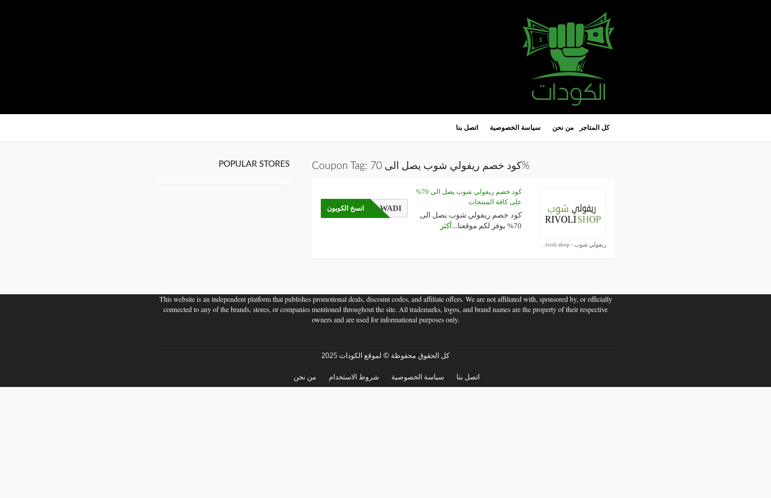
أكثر (446, 226)
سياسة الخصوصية (515, 127)
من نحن (563, 127)
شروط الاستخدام (354, 377)
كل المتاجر (594, 127)
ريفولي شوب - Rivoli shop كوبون (572, 244)
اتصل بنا (467, 127)
